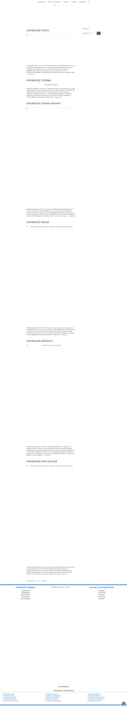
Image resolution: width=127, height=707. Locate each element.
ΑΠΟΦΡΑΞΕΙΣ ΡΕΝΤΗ (37, 30)
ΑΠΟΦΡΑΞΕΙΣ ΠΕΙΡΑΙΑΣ (94, 694)
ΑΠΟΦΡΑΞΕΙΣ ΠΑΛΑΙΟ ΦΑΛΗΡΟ (43, 103)
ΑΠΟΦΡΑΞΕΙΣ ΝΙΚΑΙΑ (37, 222)
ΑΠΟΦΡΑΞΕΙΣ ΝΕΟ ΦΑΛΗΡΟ (95, 699)
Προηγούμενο (30, 581)
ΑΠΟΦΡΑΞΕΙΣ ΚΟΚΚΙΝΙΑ (9, 697)
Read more (31, 74)
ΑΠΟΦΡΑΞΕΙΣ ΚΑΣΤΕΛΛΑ (94, 700)
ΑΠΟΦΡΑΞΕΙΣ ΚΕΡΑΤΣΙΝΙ (9, 699)
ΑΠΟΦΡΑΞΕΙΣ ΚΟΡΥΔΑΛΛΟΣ (41, 461)
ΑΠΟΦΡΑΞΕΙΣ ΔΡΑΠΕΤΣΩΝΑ (53, 695)
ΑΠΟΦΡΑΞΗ (66, 2)
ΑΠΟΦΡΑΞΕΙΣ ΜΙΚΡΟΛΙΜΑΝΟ (53, 700)
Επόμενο (44, 581)
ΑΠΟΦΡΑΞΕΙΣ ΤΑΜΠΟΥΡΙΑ (53, 697)
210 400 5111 (64, 686)
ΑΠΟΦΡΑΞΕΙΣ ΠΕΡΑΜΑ (38, 80)
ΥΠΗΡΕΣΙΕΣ (74, 2)
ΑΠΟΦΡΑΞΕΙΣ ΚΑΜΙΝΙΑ (52, 694)
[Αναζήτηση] (99, 33)
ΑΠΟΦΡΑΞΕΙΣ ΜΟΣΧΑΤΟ (39, 341)
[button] (89, 2)
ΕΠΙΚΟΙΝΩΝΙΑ (82, 2)
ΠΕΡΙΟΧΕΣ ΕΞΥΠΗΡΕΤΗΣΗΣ (54, 2)
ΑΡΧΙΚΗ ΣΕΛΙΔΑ (41, 2)
